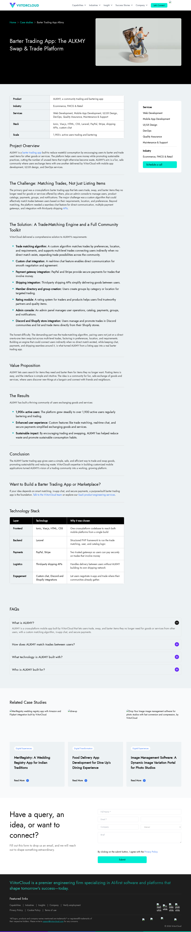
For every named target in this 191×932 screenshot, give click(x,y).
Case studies (26, 22)
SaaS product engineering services (96, 495)
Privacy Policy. (151, 851)
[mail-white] (159, 908)
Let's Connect (159, 5)
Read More (19, 780)
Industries (93, 5)
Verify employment (72, 905)
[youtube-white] (177, 908)
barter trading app (31, 152)
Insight (107, 5)
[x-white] (165, 908)
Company (140, 5)
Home (13, 22)
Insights (41, 905)
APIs (65, 208)
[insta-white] (171, 908)
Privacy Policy (16, 910)
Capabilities (77, 5)
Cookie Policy (33, 910)
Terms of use (50, 910)
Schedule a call (154, 164)
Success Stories (122, 5)
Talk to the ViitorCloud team (47, 495)
